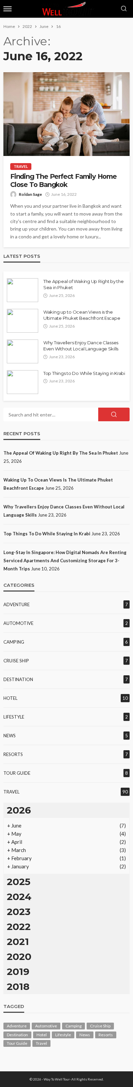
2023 (18, 911)
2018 (18, 986)
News (9, 735)
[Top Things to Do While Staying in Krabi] (22, 382)
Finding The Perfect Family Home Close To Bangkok (63, 180)
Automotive (18, 623)
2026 (19, 810)
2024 (19, 896)
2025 (18, 881)
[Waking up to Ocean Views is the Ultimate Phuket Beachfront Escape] (22, 321)
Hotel (10, 698)
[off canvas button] (7, 9)
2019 (18, 971)
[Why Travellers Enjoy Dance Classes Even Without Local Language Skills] (22, 351)
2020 (19, 956)
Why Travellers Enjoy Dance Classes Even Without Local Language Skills (80, 345)
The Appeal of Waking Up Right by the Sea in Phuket (83, 284)
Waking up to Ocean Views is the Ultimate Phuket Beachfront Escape (81, 315)
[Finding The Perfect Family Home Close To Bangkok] (66, 114)
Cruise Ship (16, 660)
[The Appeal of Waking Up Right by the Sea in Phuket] (22, 290)
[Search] (124, 9)
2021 (18, 941)
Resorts (13, 754)
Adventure (16, 604)
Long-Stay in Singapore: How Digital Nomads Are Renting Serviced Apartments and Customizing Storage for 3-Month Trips (65, 560)
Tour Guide (16, 773)
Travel (21, 166)
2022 (19, 926)
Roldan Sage (30, 194)
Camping (13, 642)
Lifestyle (13, 717)
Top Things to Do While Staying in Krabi (84, 373)
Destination (18, 679)
